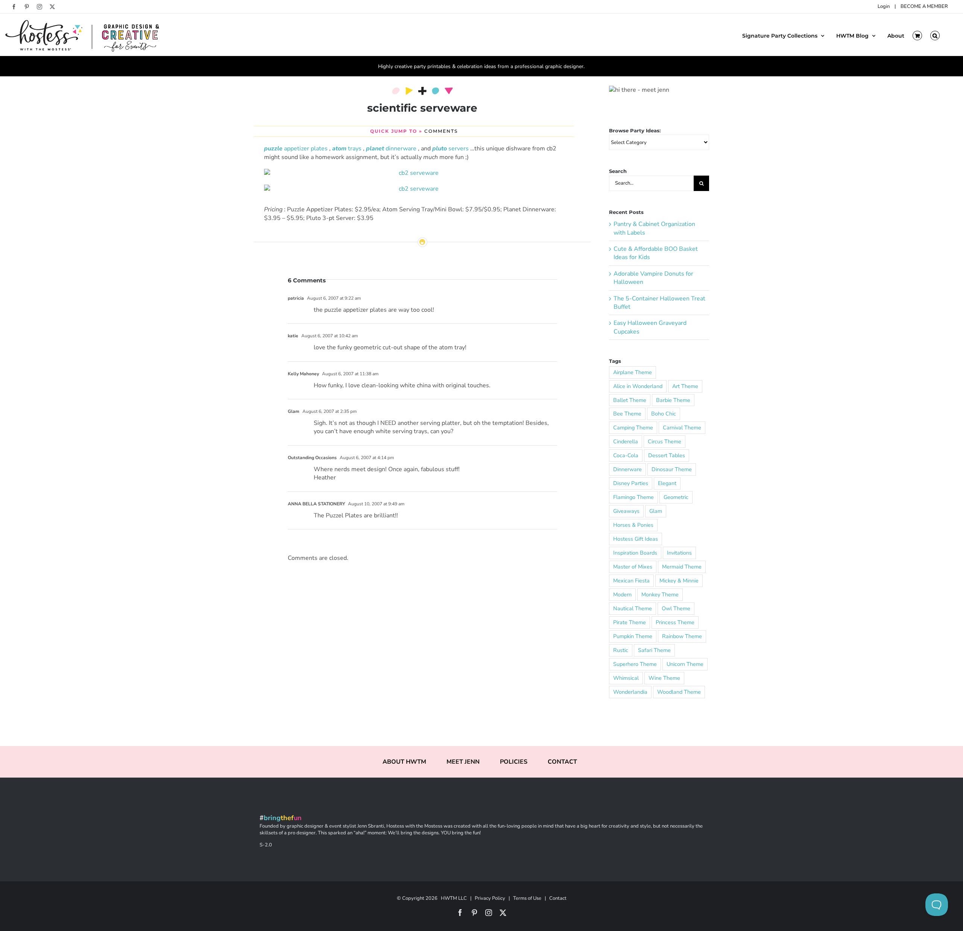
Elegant (667, 483)
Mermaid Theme (682, 566)
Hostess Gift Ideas (635, 539)
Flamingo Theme (633, 497)
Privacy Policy (490, 898)
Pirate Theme (629, 622)
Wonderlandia (630, 692)
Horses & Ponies (633, 525)
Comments (441, 131)
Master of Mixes (632, 566)
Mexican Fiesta (631, 580)
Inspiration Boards (635, 552)
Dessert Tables (666, 455)
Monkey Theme (660, 594)
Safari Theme (654, 650)
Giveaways (626, 511)
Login (884, 6)
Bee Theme (627, 413)
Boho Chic (663, 413)
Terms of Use (527, 898)
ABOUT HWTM (404, 762)
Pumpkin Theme (632, 636)
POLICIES (513, 762)
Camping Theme (633, 427)
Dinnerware (627, 469)
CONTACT (562, 762)
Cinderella (625, 441)
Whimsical (626, 678)
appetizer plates (296, 148)
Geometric (676, 497)
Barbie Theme (673, 400)
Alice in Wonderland (637, 386)
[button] (935, 35)
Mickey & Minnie (679, 580)
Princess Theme (675, 622)
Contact (558, 898)
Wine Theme (664, 678)
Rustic (620, 650)
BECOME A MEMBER (924, 6)
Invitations (679, 552)
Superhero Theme (635, 664)
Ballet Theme (629, 400)
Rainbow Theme (682, 636)
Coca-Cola (625, 455)
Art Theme (685, 386)
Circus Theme (664, 441)
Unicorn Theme (685, 664)
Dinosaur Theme (672, 469)
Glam (655, 511)
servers (450, 148)
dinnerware (391, 148)
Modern (622, 594)
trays (347, 148)
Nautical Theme (632, 608)
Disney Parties (630, 483)
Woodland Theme (679, 692)
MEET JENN (463, 762)
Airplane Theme (632, 372)
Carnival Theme (682, 427)
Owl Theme (676, 608)
